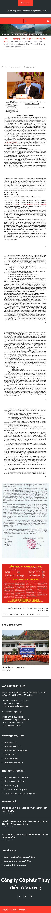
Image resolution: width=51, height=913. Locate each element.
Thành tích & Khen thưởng (15, 865)
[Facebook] (20, 897)
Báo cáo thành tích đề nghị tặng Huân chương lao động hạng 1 (27, 609)
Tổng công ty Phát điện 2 (14, 781)
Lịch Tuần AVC (10, 754)
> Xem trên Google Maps (12, 711)
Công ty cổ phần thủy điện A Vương (19, 857)
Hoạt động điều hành (12, 67)
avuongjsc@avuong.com (18, 706)
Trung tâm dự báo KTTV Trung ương (20, 793)
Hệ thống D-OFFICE (12, 746)
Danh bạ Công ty (11, 785)
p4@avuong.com (15, 725)
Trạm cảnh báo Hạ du (13, 762)
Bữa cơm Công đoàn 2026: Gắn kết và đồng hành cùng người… (26, 11)
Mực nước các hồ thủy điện (16, 789)
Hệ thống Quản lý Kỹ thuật (15, 750)
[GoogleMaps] (31, 897)
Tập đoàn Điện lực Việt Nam (16, 777)
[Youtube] (26, 897)
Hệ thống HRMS (11, 758)
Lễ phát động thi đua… (14, 667)
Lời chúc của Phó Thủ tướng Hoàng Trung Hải (21, 615)
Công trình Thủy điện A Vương (17, 861)
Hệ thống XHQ (10, 742)
